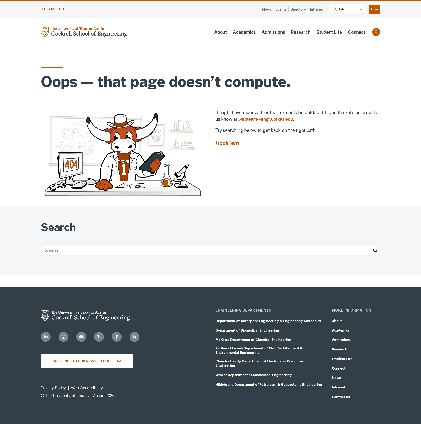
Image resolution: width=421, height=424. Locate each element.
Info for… (346, 9)
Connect (356, 32)
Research (300, 32)
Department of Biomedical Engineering (247, 330)
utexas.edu (52, 9)
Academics (244, 32)
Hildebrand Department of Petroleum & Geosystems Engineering (268, 384)
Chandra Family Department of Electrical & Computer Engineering (259, 363)
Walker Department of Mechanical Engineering (253, 375)
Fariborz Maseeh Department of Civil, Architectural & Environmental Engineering (259, 350)
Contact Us (341, 397)
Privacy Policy (53, 388)
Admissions (273, 32)
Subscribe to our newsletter (81, 361)
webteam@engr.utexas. (261, 119)
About (220, 32)
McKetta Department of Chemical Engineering (253, 340)
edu (289, 119)
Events (280, 9)
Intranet (316, 9)
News (266, 9)
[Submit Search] (375, 251)
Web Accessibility (87, 388)
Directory (298, 9)
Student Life (329, 32)
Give (374, 9)
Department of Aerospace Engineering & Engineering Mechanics (268, 321)
